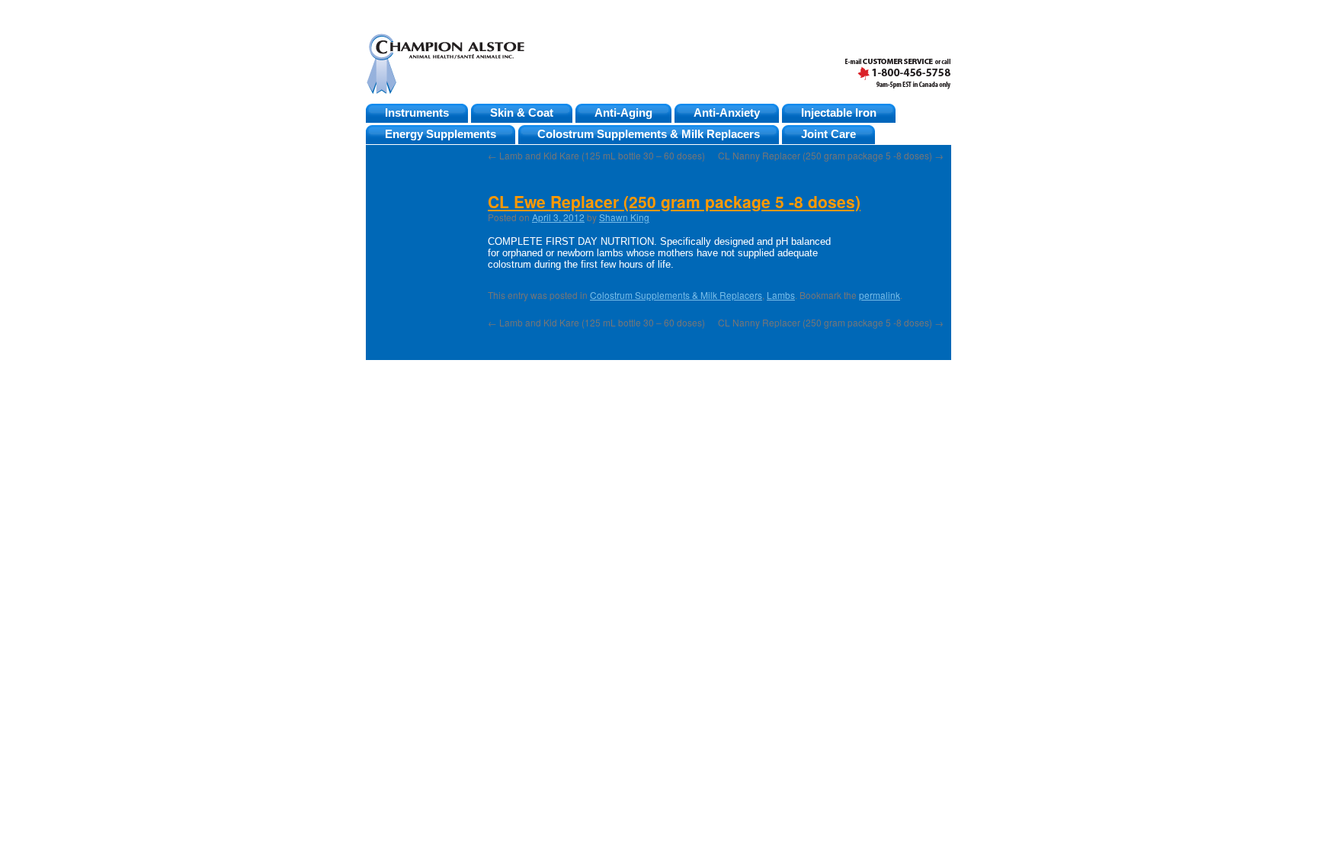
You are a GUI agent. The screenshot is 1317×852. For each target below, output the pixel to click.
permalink (879, 294)
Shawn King (624, 217)
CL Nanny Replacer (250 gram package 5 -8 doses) (831, 155)
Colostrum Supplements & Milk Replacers (648, 134)
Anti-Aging (623, 113)
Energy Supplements (440, 134)
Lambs (781, 294)
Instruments (417, 113)
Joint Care (828, 134)
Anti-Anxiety (727, 113)
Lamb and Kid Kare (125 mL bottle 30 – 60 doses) (596, 155)
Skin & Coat (521, 113)
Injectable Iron (838, 113)
